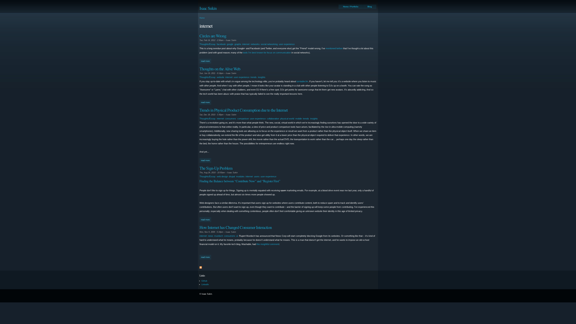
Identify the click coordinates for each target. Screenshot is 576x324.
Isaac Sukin (208, 8)
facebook (221, 44)
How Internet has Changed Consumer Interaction (236, 227)
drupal (232, 176)
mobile (298, 118)
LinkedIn (205, 284)
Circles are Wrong (213, 36)
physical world (287, 118)
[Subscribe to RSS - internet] (201, 268)
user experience (287, 44)
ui (237, 236)
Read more (206, 61)
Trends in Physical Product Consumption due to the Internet (244, 110)
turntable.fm (302, 81)
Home (202, 18)
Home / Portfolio (350, 7)
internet (245, 44)
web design (222, 176)
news (210, 236)
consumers (230, 118)
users (257, 176)
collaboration (273, 118)
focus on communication (279, 52)
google (230, 44)
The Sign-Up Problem (216, 168)
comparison (243, 118)
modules (240, 176)
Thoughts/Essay (208, 44)
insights (261, 77)
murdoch (218, 236)
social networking (269, 44)
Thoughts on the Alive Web (220, 69)
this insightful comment (267, 244)
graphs (237, 44)
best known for (259, 52)
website (220, 77)
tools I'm (247, 52)
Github (204, 281)
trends (253, 77)
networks (255, 44)
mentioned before (334, 48)
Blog (370, 7)
